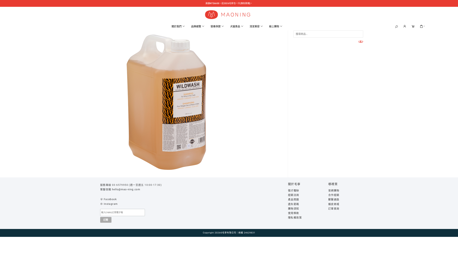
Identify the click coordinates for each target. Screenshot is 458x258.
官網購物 (333, 190)
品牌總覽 (196, 26)
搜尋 (360, 41)
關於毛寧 (294, 184)
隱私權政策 (295, 217)
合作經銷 (333, 195)
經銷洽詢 (293, 195)
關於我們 (177, 26)
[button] (396, 26)
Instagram (111, 203)
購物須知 (293, 208)
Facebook (110, 199)
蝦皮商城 (333, 204)
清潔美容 (255, 26)
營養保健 (216, 26)
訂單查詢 (333, 208)
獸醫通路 (333, 199)
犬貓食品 (235, 26)
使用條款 (293, 213)
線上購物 (274, 26)
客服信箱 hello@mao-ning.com (120, 189)
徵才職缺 (293, 190)
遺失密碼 (293, 204)
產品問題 (293, 199)
